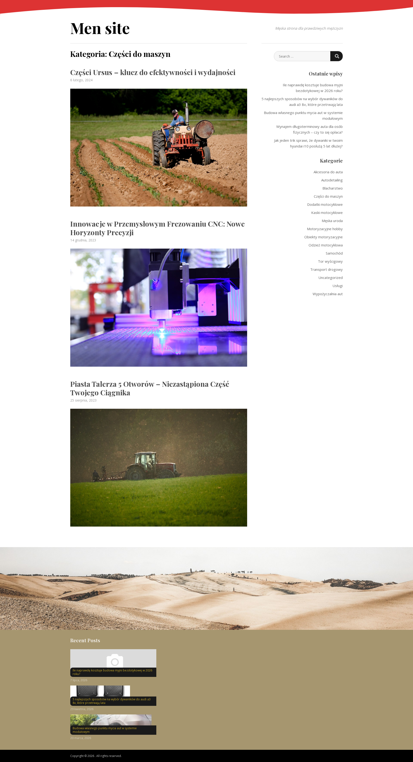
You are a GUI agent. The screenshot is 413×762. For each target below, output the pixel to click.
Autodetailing (332, 180)
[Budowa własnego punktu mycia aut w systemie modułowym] (113, 723)
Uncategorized (330, 277)
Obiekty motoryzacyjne (323, 236)
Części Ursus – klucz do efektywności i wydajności (152, 72)
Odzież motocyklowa (326, 245)
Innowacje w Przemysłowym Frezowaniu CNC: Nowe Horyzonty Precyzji (157, 228)
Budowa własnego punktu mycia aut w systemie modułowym (105, 730)
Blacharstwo (332, 188)
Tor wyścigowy (330, 261)
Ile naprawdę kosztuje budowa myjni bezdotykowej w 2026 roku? (112, 672)
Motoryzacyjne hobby (325, 228)
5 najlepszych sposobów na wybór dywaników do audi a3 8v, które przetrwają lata (112, 701)
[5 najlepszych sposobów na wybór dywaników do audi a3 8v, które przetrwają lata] (113, 694)
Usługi (337, 285)
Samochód (334, 253)
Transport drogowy (326, 269)
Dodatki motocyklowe (325, 204)
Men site (100, 27)
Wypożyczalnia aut (328, 293)
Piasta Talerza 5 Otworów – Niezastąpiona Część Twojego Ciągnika (149, 388)
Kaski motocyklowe (327, 212)
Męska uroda (332, 220)
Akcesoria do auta (328, 171)
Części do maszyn (328, 196)
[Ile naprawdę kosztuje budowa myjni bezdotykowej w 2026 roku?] (113, 662)
